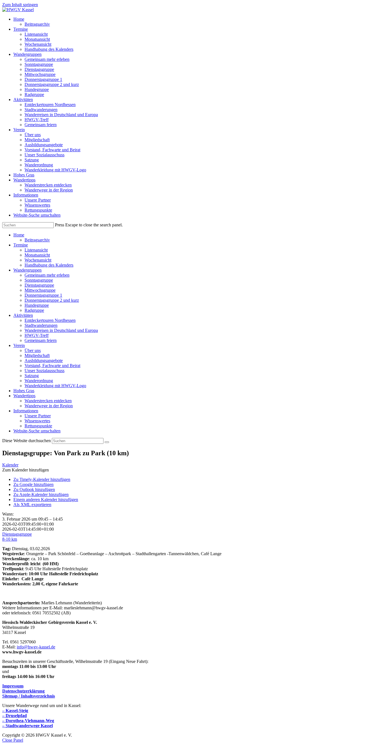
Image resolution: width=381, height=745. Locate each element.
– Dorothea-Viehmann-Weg (28, 720)
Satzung (32, 375)
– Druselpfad (14, 715)
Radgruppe (34, 310)
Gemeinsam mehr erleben (47, 275)
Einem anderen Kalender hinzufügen (45, 499)
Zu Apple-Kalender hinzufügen (41, 494)
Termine (20, 245)
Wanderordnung (39, 380)
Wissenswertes (37, 420)
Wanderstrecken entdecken (48, 400)
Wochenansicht (38, 260)
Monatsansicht (37, 255)
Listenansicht (36, 250)
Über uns (33, 350)
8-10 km (9, 539)
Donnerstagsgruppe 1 (43, 295)
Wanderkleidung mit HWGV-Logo (55, 385)
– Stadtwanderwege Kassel (27, 725)
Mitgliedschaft (37, 355)
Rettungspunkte (38, 425)
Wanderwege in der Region (49, 405)
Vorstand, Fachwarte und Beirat (52, 365)
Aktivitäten (23, 315)
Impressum (12, 686)
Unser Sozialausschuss (44, 370)
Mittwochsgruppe (40, 290)
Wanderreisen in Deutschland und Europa (61, 330)
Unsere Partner (38, 415)
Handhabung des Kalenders (49, 265)
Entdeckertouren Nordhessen (50, 320)
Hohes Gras (23, 390)
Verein (19, 345)
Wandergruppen (27, 270)
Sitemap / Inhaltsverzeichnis (28, 696)
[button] (25, 470)
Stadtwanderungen (41, 325)
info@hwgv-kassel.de (36, 647)
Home (18, 235)
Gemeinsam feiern (41, 340)
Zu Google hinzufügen (33, 484)
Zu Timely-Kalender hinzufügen (41, 479)
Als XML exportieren (32, 504)
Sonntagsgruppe (39, 280)
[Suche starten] (107, 442)
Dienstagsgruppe (39, 285)
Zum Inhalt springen (20, 4)
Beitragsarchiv (37, 240)
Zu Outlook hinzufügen (34, 489)
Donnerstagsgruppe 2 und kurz (52, 300)
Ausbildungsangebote (44, 360)
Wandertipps (24, 395)
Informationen (25, 410)
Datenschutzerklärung (23, 691)
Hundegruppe (37, 305)
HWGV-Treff (37, 335)
